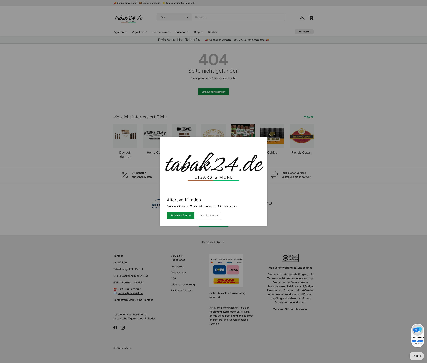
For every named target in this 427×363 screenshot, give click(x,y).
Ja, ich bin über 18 (180, 215)
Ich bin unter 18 (209, 215)
